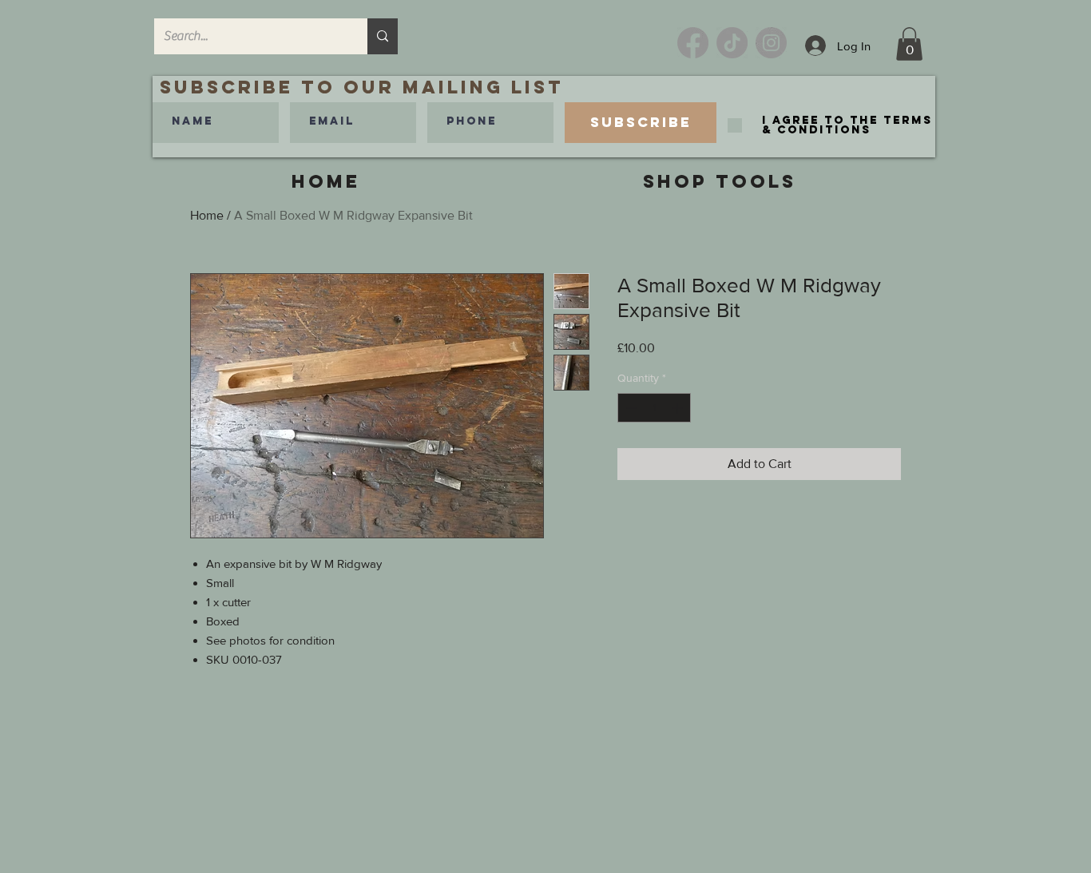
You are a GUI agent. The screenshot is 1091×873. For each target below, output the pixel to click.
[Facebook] (692, 42)
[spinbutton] (654, 408)
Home (207, 215)
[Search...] (382, 36)
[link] (909, 44)
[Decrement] (630, 408)
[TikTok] (732, 42)
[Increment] (678, 408)
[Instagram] (771, 42)
